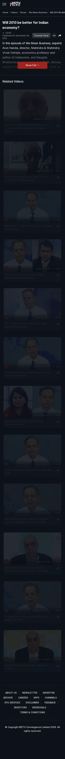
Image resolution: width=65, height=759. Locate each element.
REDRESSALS (39, 707)
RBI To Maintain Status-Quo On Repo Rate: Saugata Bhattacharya (26, 325)
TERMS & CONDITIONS (32, 712)
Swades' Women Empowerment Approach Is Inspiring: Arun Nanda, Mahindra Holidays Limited (27, 128)
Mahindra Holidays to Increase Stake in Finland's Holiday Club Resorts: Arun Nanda (26, 569)
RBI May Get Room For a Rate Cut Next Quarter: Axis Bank (24, 423)
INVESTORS (20, 707)
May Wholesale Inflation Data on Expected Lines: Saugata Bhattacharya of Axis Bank (26, 520)
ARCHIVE (8, 697)
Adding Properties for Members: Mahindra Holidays (26, 667)
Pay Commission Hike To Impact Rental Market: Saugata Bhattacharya (24, 276)
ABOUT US (11, 692)
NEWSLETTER (29, 692)
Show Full (31, 65)
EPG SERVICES (12, 702)
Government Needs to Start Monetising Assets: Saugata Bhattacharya (28, 374)
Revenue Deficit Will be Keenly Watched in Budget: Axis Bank (26, 618)
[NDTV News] (16, 3)
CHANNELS (51, 697)
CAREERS (23, 697)
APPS (36, 697)
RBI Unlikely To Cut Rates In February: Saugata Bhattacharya (28, 227)
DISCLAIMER (32, 702)
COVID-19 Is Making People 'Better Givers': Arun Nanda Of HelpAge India (26, 178)
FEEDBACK (50, 702)
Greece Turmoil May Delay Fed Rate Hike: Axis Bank (28, 471)
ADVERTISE (49, 692)
